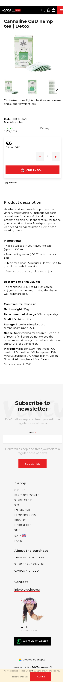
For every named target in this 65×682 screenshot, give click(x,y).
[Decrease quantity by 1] (40, 156)
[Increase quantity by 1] (55, 156)
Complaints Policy (27, 571)
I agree (40, 676)
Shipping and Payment (29, 564)
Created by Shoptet (34, 659)
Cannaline (17, 122)
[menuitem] (32, 490)
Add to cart (35, 169)
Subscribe (32, 463)
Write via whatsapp (35, 641)
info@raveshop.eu (27, 589)
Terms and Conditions (29, 557)
